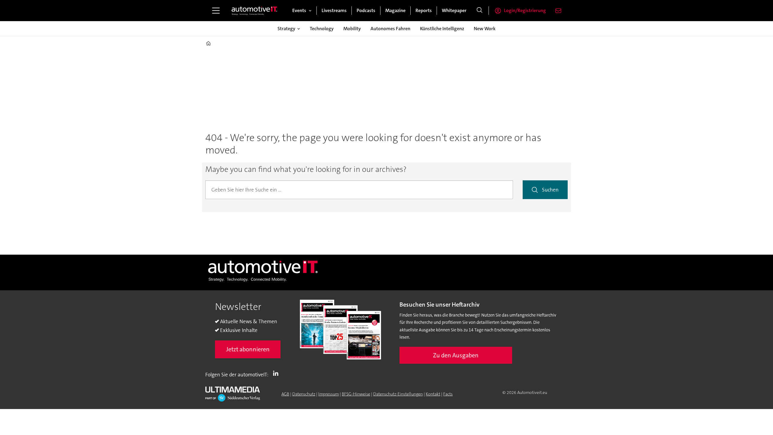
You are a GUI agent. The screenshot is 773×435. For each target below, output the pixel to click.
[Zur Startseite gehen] (254, 10)
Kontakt (433, 394)
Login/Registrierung (525, 10)
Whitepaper (454, 10)
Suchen (550, 189)
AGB (285, 394)
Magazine (395, 10)
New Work (485, 28)
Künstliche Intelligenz (442, 28)
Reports (423, 10)
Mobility (352, 28)
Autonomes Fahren (390, 28)
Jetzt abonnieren (248, 349)
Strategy (286, 28)
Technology (322, 28)
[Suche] (479, 11)
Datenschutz (303, 394)
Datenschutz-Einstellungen (398, 394)
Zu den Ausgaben (456, 355)
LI (277, 373)
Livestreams (334, 10)
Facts (448, 394)
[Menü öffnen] (216, 10)
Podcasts (366, 10)
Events (299, 10)
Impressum (328, 394)
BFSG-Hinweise (356, 394)
